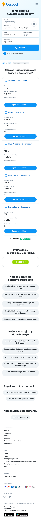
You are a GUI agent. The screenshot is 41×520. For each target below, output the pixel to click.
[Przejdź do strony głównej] (10, 4)
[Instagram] (5, 496)
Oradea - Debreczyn (17, 81)
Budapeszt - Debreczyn (19, 175)
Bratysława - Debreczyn (19, 207)
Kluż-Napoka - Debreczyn (20, 144)
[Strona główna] (4, 63)
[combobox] (20, 21)
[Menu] (37, 4)
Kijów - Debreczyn (16, 112)
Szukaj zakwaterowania (15, 53)
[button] (34, 24)
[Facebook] (10, 496)
